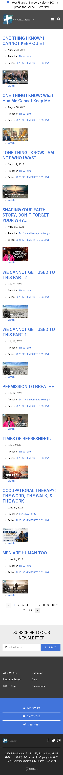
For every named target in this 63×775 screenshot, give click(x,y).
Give (34, 679)
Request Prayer (12, 679)
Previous (8, 605)
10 (53, 605)
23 (24, 610)
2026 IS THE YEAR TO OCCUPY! (32, 63)
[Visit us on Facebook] (48, 741)
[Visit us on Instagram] (58, 741)
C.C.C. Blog (9, 686)
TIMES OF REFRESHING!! (27, 439)
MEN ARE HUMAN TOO (25, 553)
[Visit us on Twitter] (53, 741)
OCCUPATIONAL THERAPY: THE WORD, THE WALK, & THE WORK (29, 496)
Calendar (37, 673)
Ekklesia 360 (31, 769)
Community (38, 686)
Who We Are (10, 673)
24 (30, 610)
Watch (11, 86)
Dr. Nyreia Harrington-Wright (34, 233)
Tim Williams (25, 56)
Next (37, 610)
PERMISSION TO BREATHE (28, 387)
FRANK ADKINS (27, 514)
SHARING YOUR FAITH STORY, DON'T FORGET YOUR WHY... (26, 215)
